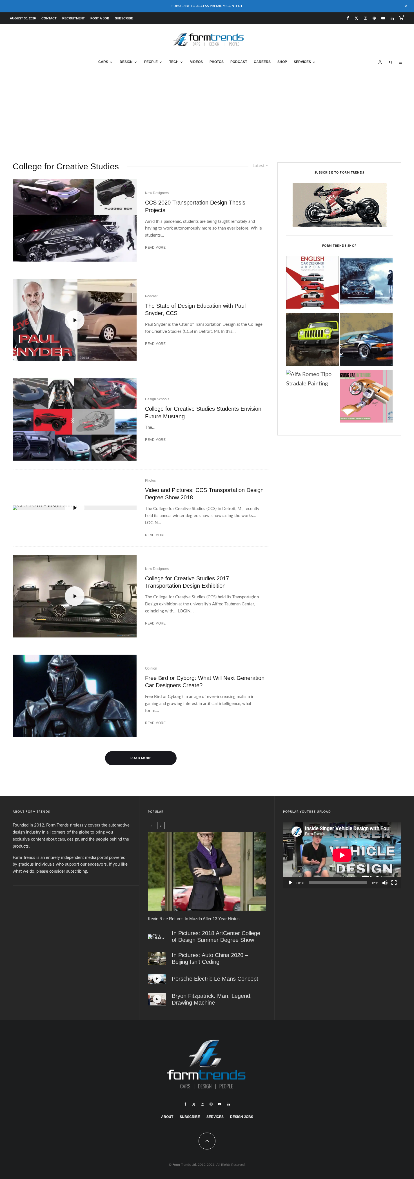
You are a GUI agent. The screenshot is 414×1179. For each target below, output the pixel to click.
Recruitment (73, 18)
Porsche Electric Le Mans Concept (215, 979)
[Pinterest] (374, 18)
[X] (356, 18)
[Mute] (385, 883)
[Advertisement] (207, 111)
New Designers (157, 193)
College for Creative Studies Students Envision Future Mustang (203, 412)
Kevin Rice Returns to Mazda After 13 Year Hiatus (194, 918)
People (151, 62)
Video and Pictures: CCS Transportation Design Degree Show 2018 (204, 494)
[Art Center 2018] (157, 936)
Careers (262, 62)
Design (126, 62)
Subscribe (124, 18)
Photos (217, 62)
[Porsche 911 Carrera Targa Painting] (366, 341)
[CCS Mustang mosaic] (75, 419)
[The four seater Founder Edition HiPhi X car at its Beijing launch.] (157, 958)
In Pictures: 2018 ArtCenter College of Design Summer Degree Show (216, 936)
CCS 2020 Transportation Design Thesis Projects (195, 206)
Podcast (238, 62)
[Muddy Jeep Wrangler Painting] (312, 341)
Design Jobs (241, 1117)
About (167, 1117)
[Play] (290, 883)
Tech (174, 62)
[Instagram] (365, 18)
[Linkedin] (392, 18)
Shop (282, 62)
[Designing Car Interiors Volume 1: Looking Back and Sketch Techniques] (366, 398)
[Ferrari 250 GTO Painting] (366, 284)
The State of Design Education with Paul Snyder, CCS (195, 309)
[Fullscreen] (394, 883)
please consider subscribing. (62, 871)
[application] (342, 855)
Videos (196, 62)
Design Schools (157, 399)
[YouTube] (383, 18)
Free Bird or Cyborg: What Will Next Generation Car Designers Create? (204, 682)
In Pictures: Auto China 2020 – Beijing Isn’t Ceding (210, 958)
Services (302, 62)
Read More (155, 248)
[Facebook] (348, 18)
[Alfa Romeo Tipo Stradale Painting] (312, 379)
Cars (103, 62)
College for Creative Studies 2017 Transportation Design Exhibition (187, 582)
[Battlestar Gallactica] (75, 696)
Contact (49, 18)
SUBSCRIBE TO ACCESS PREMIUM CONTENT (207, 6)
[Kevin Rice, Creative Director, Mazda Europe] (207, 871)
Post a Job (99, 18)
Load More (141, 758)
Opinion (151, 668)
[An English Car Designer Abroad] (312, 284)
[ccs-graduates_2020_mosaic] (75, 220)
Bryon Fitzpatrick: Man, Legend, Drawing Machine (212, 999)
